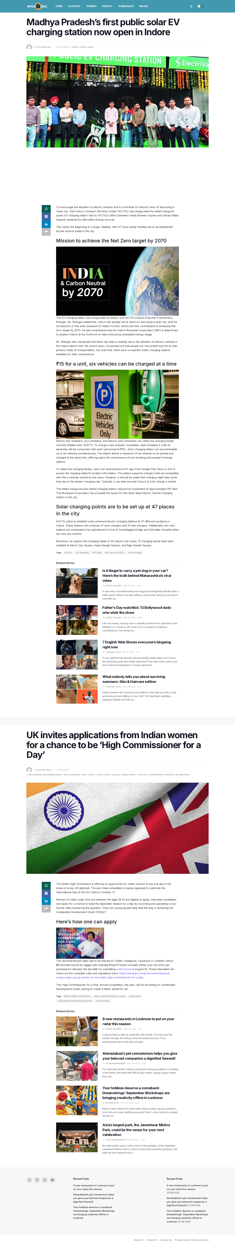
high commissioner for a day (109, 996)
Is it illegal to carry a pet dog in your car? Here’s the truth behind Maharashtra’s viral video (136, 576)
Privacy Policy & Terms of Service (192, 1240)
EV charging (82, 552)
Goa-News (74, 774)
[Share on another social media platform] (46, 232)
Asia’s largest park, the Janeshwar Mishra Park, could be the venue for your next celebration (136, 1130)
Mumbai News (182, 774)
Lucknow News (156, 774)
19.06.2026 (130, 618)
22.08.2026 (134, 1063)
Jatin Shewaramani (115, 1063)
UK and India (103, 1001)
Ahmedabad (126, 6)
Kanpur (107, 6)
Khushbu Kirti (43, 769)
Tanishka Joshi (113, 652)
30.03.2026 (62, 47)
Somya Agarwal (113, 586)
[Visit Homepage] (37, 6)
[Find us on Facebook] (29, 1180)
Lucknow (74, 6)
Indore (143, 6)
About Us (138, 1240)
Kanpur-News (128, 774)
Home (59, 6)
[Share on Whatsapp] (46, 209)
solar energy (135, 552)
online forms (124, 969)
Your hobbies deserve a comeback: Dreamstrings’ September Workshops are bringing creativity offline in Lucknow (136, 1093)
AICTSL (68, 552)
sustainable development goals (75, 1001)
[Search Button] (191, 6)
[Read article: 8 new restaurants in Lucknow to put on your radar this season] (77, 1031)
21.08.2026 (134, 1140)
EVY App (97, 552)
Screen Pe (152, 1240)
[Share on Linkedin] (46, 224)
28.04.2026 (129, 687)
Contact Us (166, 1240)
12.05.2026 (129, 652)
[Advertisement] (117, 174)
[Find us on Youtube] (52, 1180)
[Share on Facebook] (46, 216)
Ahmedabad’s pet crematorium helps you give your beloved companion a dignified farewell (93, 1198)
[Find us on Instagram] (45, 1180)
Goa (65, 774)
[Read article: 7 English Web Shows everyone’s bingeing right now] (77, 654)
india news (135, 996)
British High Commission (77, 996)
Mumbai (92, 6)
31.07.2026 (130, 586)
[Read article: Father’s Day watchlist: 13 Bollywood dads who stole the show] (77, 620)
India (84, 774)
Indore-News (87, 47)
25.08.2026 (130, 1029)
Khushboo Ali (43, 47)
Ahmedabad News (52, 774)
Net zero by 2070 (114, 552)
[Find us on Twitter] (37, 1180)
